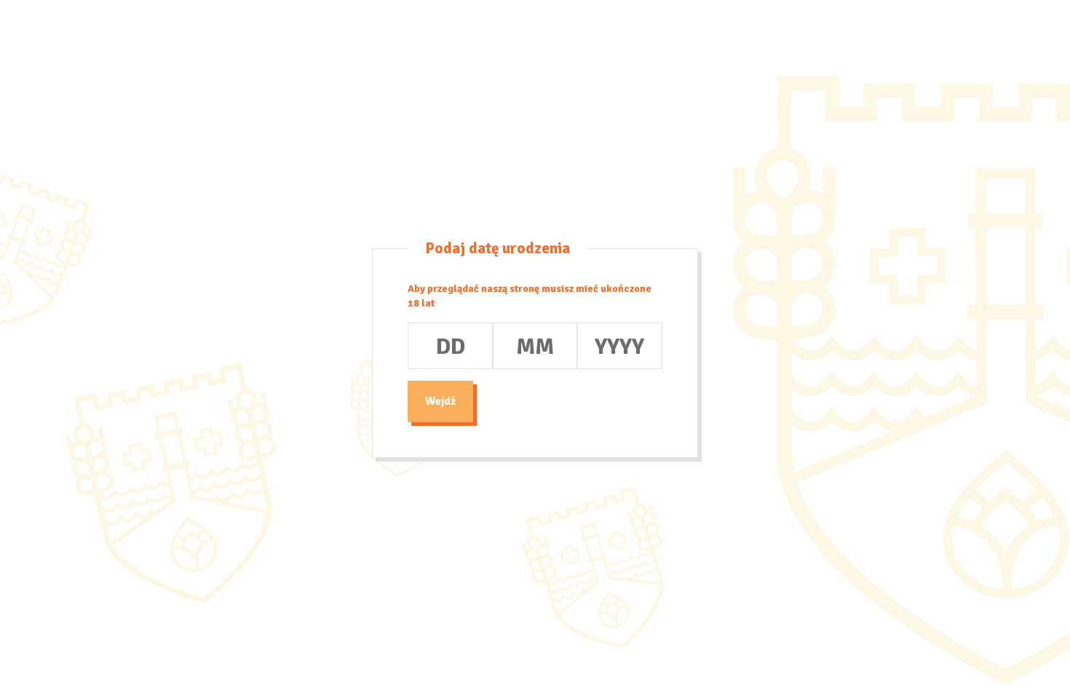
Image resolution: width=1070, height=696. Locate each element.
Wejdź (440, 401)
